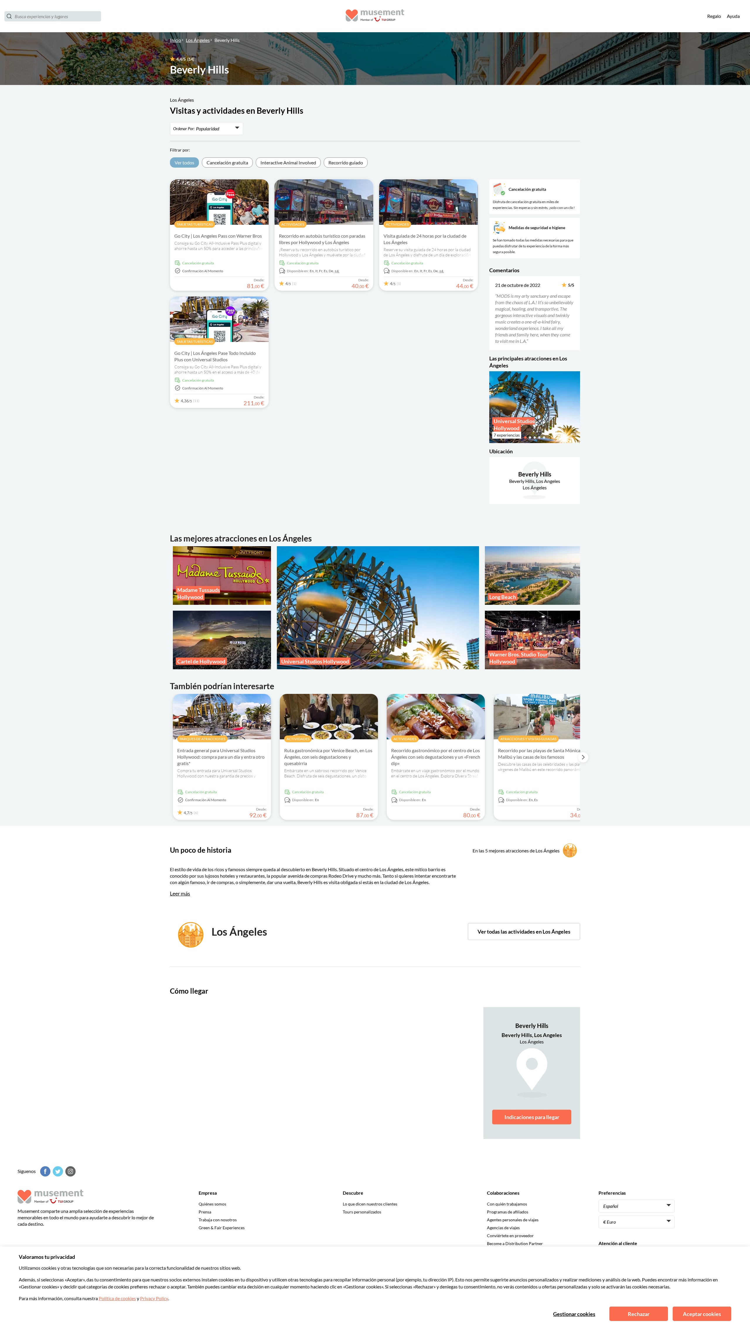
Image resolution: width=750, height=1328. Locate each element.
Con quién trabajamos (507, 1203)
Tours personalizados (362, 1211)
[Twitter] (57, 1171)
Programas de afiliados (507, 1211)
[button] (493, 313)
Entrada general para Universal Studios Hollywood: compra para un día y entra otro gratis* (221, 757)
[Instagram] (70, 1171)
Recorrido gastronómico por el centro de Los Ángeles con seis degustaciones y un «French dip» (435, 757)
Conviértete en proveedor (510, 1235)
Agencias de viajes (503, 1227)
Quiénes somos (212, 1203)
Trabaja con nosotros (218, 1219)
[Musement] (375, 16)
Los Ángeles (198, 40)
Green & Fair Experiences (222, 1227)
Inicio (175, 40)
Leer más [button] (180, 893)
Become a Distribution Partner (515, 1243)
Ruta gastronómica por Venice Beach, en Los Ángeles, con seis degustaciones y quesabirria (328, 757)
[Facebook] (44, 1171)
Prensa (205, 1211)
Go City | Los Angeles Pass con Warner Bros (218, 236)
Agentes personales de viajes (512, 1219)
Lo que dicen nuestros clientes (370, 1203)
